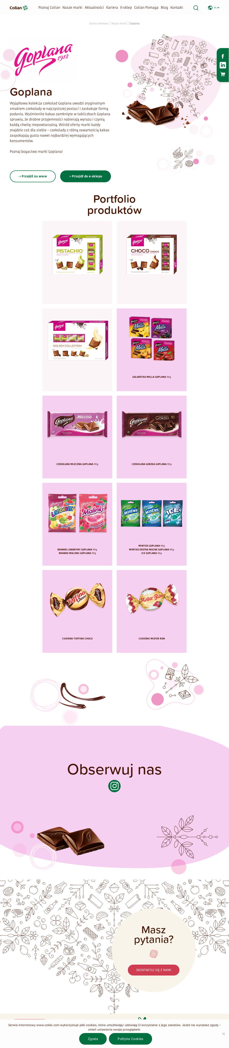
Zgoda (93, 1039)
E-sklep (126, 7)
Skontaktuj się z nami (153, 970)
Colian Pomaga (146, 7)
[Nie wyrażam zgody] (223, 1033)
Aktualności (94, 7)
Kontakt (176, 7)
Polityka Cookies (130, 1039)
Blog (164, 7)
